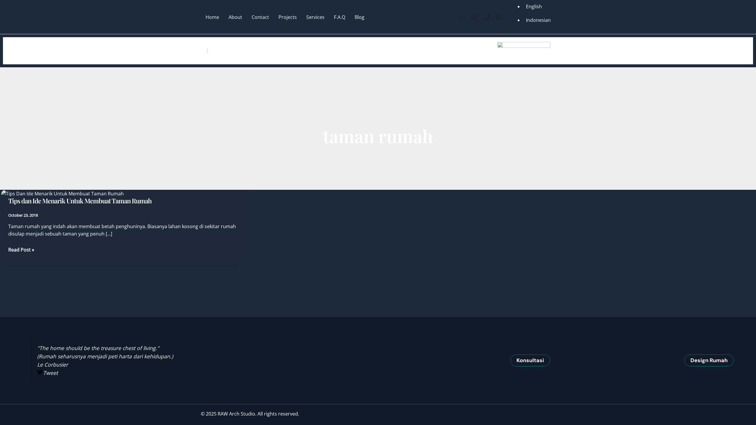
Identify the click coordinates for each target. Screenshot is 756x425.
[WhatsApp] (462, 17)
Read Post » (21, 250)
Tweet (50, 372)
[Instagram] (474, 17)
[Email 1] (499, 17)
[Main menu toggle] (207, 50)
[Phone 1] (487, 17)
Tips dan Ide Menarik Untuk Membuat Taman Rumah (79, 200)
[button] (530, 360)
